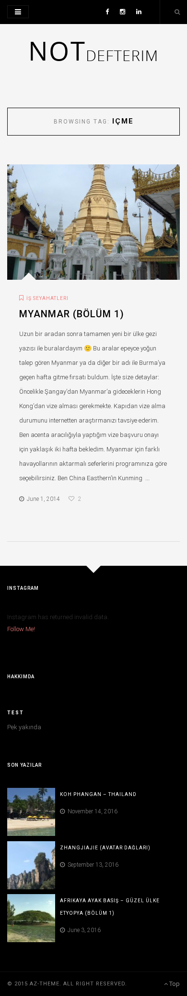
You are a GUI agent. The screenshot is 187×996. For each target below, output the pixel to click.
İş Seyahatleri (47, 298)
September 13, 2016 (91, 864)
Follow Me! (21, 629)
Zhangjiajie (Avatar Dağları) (105, 847)
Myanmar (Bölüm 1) (71, 314)
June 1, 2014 (42, 499)
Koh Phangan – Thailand (98, 794)
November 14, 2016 (91, 811)
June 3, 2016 (83, 930)
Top (174, 983)
